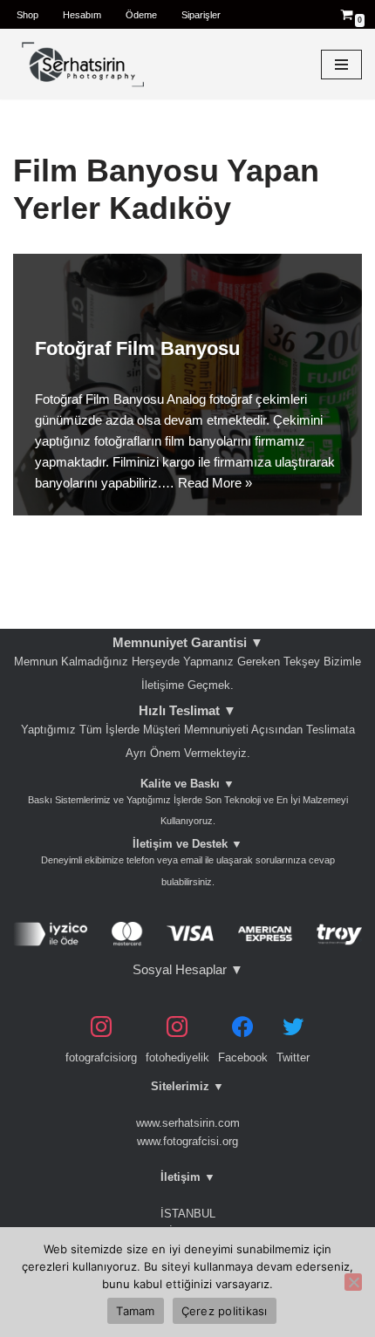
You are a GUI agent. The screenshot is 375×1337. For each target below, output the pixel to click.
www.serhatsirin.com (188, 1122)
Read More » (215, 482)
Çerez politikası (224, 1311)
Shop (27, 15)
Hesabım (82, 15)
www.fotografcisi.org (187, 1141)
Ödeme (141, 15)
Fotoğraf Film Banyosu (137, 348)
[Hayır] (353, 1282)
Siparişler (201, 15)
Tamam (135, 1311)
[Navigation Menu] (341, 64)
